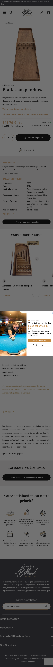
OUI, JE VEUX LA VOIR (39, 340)
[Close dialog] (51, 313)
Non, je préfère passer (39, 345)
